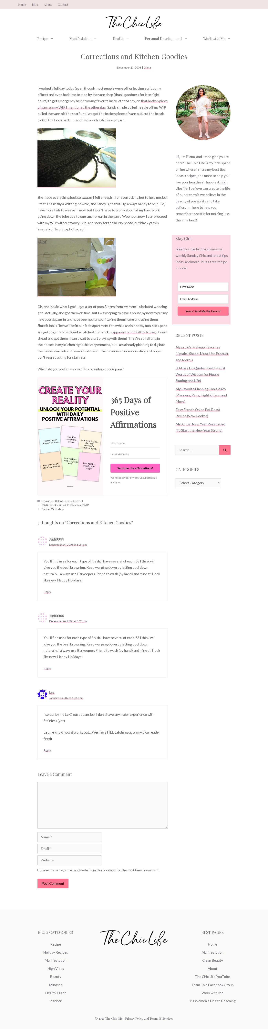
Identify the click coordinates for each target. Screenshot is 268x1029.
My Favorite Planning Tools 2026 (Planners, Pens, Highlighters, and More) (201, 395)
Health (118, 38)
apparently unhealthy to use (133, 332)
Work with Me (214, 38)
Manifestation (80, 38)
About (48, 4)
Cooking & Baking (52, 501)
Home (22, 4)
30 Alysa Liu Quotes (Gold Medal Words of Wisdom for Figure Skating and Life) (200, 374)
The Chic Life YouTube (212, 976)
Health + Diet (55, 993)
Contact (63, 4)
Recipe (42, 38)
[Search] (225, 450)
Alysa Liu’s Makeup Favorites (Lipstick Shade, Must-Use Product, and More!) (202, 353)
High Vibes (55, 968)
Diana (147, 67)
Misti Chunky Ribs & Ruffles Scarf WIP (65, 505)
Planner (56, 1001)
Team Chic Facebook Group (212, 985)
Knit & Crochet (74, 501)
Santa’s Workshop (53, 509)
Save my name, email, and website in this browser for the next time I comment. (101, 870)
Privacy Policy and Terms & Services (149, 1018)
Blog (35, 4)
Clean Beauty (212, 960)
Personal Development (163, 38)
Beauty (55, 976)
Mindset (55, 985)
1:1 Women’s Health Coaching (212, 1001)
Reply (47, 592)
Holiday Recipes (55, 952)
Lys (52, 692)
